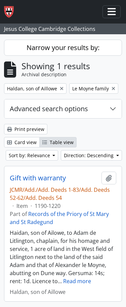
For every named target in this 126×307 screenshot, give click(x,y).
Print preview (28, 129)
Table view (61, 142)
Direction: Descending (89, 155)
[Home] (11, 11)
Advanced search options (49, 108)
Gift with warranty (38, 178)
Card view (25, 142)
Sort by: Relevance (30, 155)
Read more (77, 281)
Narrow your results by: (63, 47)
